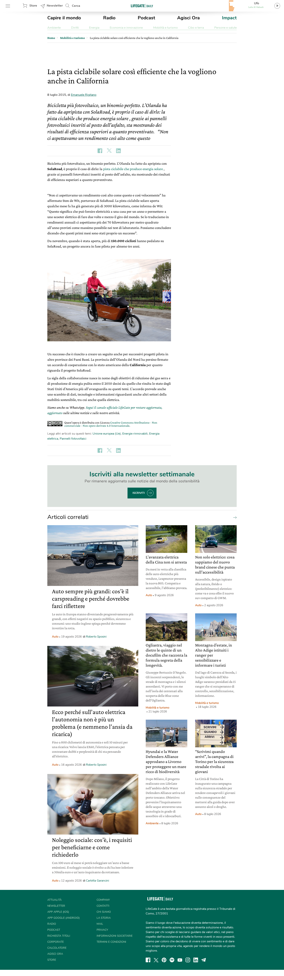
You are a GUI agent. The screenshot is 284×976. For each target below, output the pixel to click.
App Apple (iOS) (58, 912)
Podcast (146, 18)
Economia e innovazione (126, 28)
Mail (100, 924)
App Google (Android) (63, 918)
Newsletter (55, 5)
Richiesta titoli (58, 936)
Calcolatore (56, 948)
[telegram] (203, 960)
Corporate (55, 942)
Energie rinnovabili (135, 433)
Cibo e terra (196, 28)
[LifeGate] (142, 5)
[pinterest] (164, 960)
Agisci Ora (188, 18)
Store (33, 5)
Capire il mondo (64, 18)
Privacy (102, 930)
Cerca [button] (76, 6)
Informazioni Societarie (115, 936)
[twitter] (156, 960)
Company (103, 900)
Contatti (103, 906)
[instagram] (187, 960)
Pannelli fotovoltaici (73, 439)
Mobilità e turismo (165, 28)
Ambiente (54, 28)
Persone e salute (225, 28)
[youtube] (180, 960)
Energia (94, 28)
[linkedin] (195, 960)
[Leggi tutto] (234, 517)
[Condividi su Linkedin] (118, 150)
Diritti (75, 28)
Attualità (54, 900)
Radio (109, 18)
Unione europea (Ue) (107, 433)
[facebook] (148, 960)
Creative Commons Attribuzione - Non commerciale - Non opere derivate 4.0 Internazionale (110, 424)
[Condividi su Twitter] (109, 150)
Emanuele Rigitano (83, 95)
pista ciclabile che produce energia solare (133, 169)
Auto (55, 637)
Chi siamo (104, 912)
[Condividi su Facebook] (100, 150)
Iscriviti (139, 493)
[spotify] (172, 960)
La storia (104, 918)
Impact (229, 18)
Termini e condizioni (111, 942)
